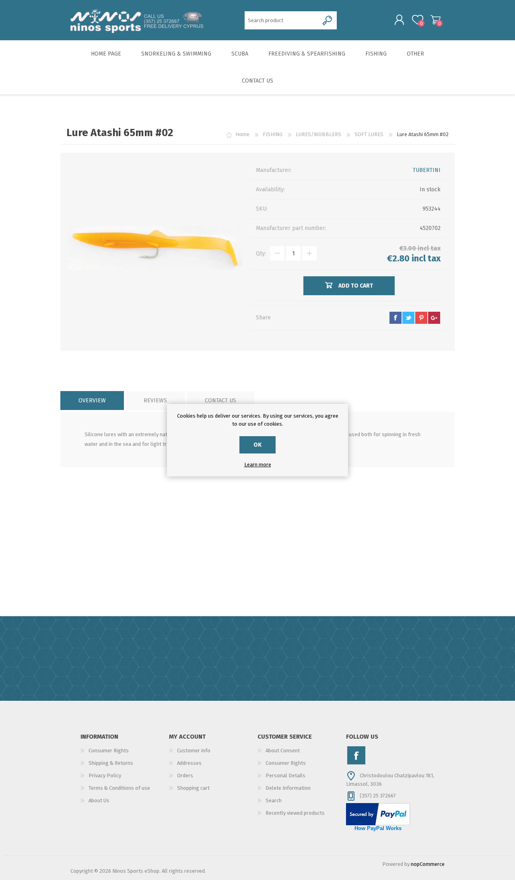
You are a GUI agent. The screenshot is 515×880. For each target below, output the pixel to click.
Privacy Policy (105, 775)
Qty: (261, 253)
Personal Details (285, 775)
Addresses (189, 763)
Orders (185, 775)
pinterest (421, 318)
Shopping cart (435, 20)
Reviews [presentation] (155, 400)
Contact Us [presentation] (220, 400)
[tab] (92, 400)
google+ (434, 318)
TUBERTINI (427, 170)
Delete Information (288, 788)
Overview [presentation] (92, 400)
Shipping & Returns (111, 763)
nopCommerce (428, 864)
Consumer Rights (109, 750)
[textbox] (282, 20)
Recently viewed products (295, 813)
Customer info (193, 750)
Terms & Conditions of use (119, 788)
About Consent (283, 750)
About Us (99, 800)
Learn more (257, 465)
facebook (395, 318)
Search (274, 800)
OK (257, 444)
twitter (408, 318)
